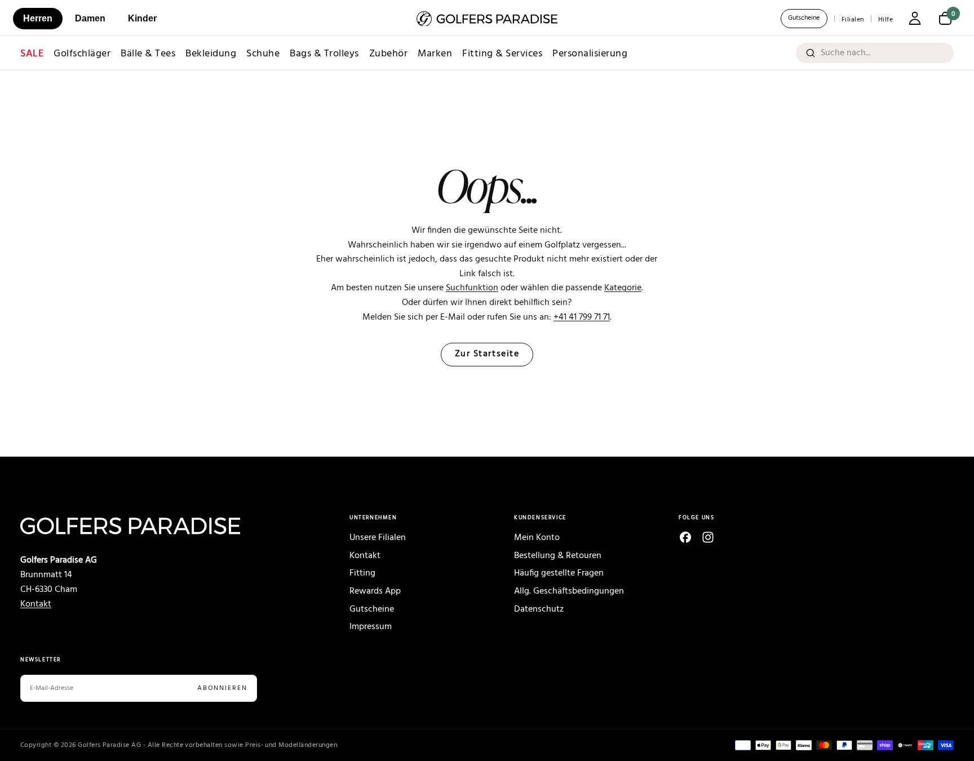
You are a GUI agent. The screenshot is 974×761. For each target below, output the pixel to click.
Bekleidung (210, 54)
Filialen (853, 19)
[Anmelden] (914, 20)
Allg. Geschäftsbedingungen (569, 591)
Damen (90, 18)
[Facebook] (685, 537)
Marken (435, 54)
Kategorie (622, 288)
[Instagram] (708, 537)
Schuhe (263, 54)
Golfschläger (82, 54)
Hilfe (885, 19)
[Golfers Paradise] (157, 526)
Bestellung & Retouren (557, 555)
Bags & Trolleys (324, 54)
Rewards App (375, 591)
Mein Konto (537, 537)
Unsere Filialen (377, 537)
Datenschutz (539, 609)
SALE (31, 54)
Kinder (142, 18)
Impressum (370, 627)
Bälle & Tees (148, 54)
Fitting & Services (502, 54)
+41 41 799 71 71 (582, 317)
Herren (37, 18)
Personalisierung (589, 54)
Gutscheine (804, 18)
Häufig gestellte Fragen (559, 573)
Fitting (362, 573)
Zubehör (388, 54)
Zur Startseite (487, 354)
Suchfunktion (472, 288)
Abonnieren (222, 688)
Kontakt (35, 604)
